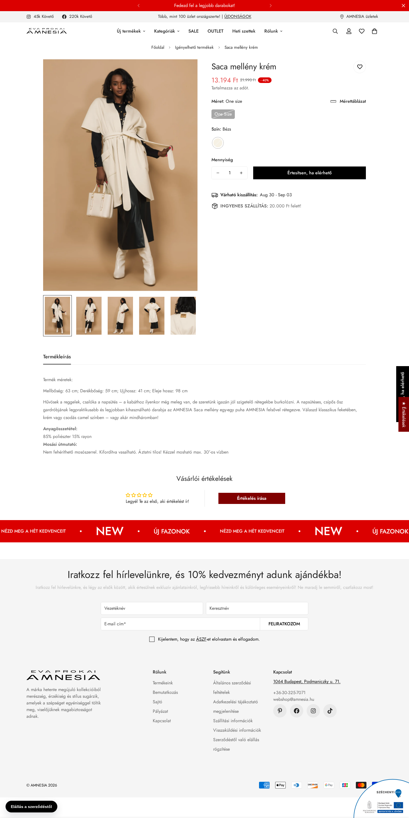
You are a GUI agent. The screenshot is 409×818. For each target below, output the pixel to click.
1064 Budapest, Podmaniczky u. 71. (307, 681)
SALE (193, 31)
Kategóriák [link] (164, 31)
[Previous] (138, 5)
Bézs (217, 142)
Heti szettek (243, 31)
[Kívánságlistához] (359, 67)
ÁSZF (201, 639)
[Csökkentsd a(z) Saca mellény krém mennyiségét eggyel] (218, 173)
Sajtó (157, 702)
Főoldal (157, 47)
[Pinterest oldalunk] (280, 710)
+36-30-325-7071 (289, 692)
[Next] (270, 5)
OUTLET (215, 31)
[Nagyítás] (185, 71)
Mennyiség (222, 159)
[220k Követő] (296, 710)
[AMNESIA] (46, 31)
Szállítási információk (233, 720)
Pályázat (160, 711)
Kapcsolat (162, 720)
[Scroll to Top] (398, 787)
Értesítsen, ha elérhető (309, 173)
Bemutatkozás (165, 692)
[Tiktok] (330, 710)
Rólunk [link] (271, 31)
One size (223, 114)
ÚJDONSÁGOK (237, 16)
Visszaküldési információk (237, 730)
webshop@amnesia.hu (293, 699)
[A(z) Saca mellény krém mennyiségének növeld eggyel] (241, 173)
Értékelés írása (251, 498)
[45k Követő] (313, 710)
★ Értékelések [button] (404, 414)
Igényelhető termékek (194, 47)
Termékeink (163, 683)
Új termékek (129, 31)
